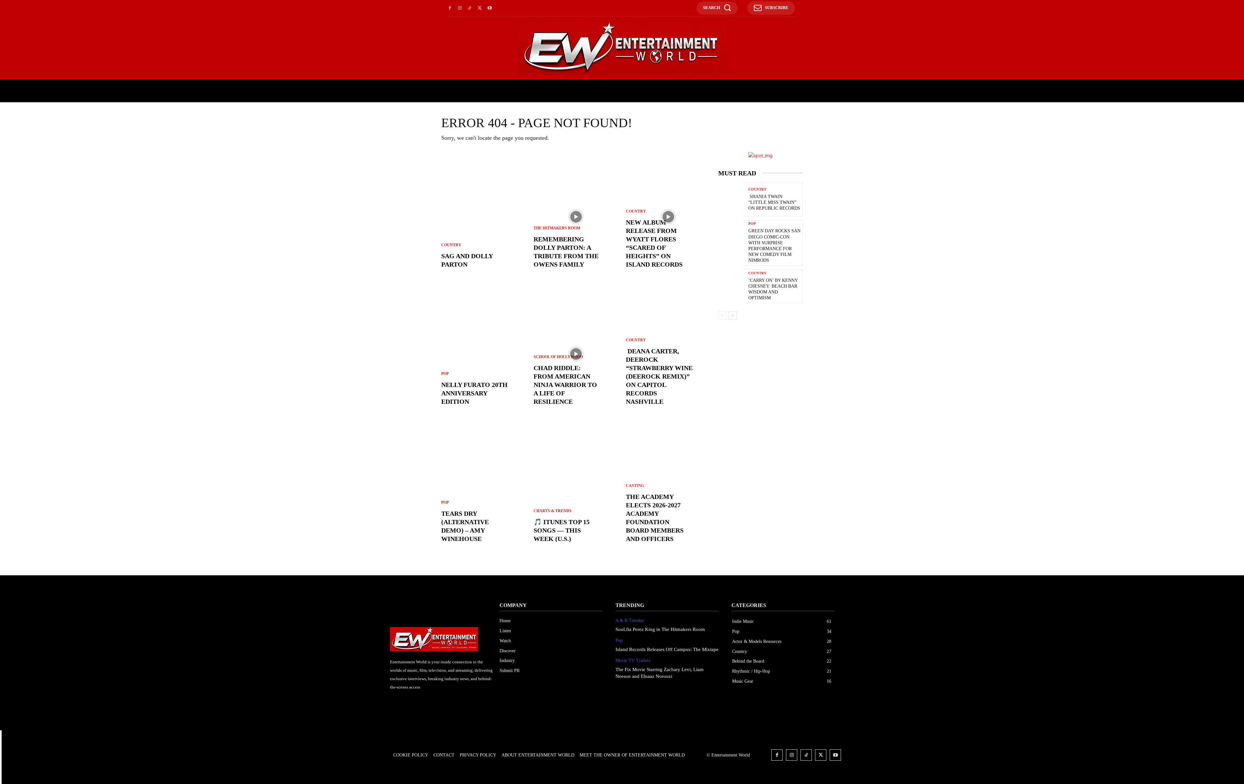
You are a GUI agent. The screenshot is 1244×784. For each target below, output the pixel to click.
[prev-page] (722, 315)
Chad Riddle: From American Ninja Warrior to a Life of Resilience (565, 384)
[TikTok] (469, 8)
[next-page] (733, 315)
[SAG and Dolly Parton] (483, 217)
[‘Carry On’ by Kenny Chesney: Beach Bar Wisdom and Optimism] (730, 287)
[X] (479, 8)
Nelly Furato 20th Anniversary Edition (474, 393)
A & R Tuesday (630, 620)
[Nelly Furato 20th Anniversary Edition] (483, 354)
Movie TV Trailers (633, 660)
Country (451, 245)
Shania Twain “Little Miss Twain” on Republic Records (774, 202)
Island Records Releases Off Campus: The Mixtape (667, 649)
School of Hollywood (558, 357)
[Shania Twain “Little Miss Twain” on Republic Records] (730, 200)
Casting (635, 486)
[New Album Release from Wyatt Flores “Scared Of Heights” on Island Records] (668, 217)
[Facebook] (449, 8)
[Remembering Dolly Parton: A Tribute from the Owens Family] (576, 217)
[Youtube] (489, 8)
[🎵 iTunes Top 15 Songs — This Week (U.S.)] (576, 491)
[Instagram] (459, 8)
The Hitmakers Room (557, 228)
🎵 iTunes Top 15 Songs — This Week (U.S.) (562, 530)
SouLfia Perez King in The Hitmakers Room (660, 629)
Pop (445, 374)
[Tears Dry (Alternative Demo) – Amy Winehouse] (483, 491)
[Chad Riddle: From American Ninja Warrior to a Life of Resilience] (576, 354)
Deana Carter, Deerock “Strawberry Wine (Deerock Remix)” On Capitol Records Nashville (659, 376)
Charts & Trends (552, 511)
